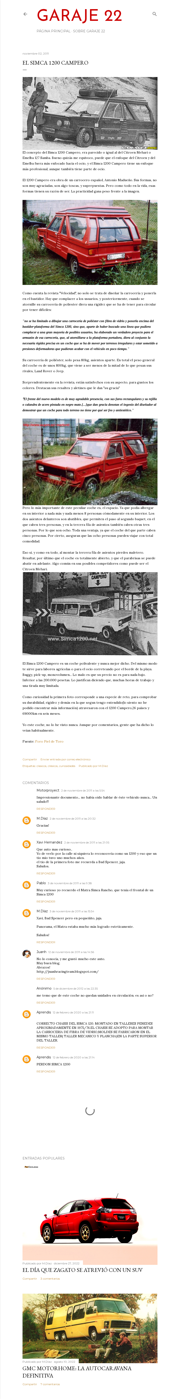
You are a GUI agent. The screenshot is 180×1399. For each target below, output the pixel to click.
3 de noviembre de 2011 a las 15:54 (72, 911)
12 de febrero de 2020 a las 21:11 (73, 1012)
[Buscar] (155, 13)
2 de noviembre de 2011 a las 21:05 (86, 842)
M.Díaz (42, 818)
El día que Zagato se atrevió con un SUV (82, 1270)
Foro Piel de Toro (49, 741)
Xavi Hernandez (49, 842)
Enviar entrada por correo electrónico (65, 759)
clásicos (53, 766)
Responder (46, 808)
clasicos (41, 766)
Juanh (41, 952)
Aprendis (44, 1012)
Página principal (54, 31)
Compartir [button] (29, 759)
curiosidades (67, 766)
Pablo (41, 883)
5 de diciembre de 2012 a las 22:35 (75, 988)
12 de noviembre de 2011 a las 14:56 (71, 952)
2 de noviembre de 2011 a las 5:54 (83, 790)
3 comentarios (50, 1278)
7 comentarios (50, 1384)
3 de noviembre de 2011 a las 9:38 (70, 883)
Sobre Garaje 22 (89, 31)
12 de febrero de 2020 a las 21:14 (74, 1057)
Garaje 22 (79, 16)
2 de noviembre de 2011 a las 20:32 (73, 818)
